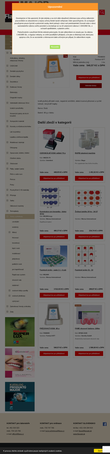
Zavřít (100, 450)
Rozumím (55, 47)
